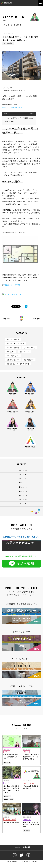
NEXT (34, 318)
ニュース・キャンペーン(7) (15, 344)
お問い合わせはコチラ (20, 545)
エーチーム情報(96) (13, 340)
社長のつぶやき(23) (13, 360)
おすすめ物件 (8, 43)
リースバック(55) (29, 348)
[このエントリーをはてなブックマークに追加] (26, 306)
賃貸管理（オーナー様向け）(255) (18, 364)
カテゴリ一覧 (7, 25)
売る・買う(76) (24, 352)
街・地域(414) (29, 360)
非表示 (32, 113)
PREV (8, 318)
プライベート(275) (13, 348)
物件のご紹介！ (10, 121)
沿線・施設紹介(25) (13, 356)
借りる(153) (10, 352)
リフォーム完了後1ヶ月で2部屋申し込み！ (19, 118)
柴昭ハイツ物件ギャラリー (12, 107)
